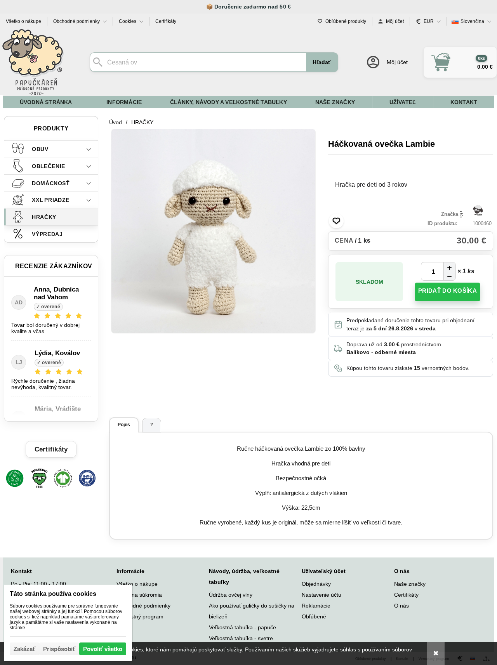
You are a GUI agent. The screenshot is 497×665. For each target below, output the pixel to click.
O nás (401, 605)
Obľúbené (314, 616)
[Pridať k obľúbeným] (336, 221)
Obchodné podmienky (143, 605)
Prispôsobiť (59, 649)
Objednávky (316, 584)
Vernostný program (139, 616)
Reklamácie (316, 605)
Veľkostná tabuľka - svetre (241, 638)
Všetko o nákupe (137, 584)
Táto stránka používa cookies (53, 593)
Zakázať (24, 649)
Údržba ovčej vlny (230, 595)
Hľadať (322, 62)
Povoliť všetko (102, 649)
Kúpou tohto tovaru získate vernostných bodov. (407, 368)
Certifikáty (406, 595)
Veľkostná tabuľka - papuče (242, 627)
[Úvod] (33, 62)
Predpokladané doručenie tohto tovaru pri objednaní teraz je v (410, 324)
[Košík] (460, 62)
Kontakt (21, 571)
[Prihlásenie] (386, 62)
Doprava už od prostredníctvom (393, 348)
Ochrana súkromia (139, 595)
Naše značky (410, 584)
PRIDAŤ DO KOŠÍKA (447, 290)
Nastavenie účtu (321, 595)
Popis (124, 424)
